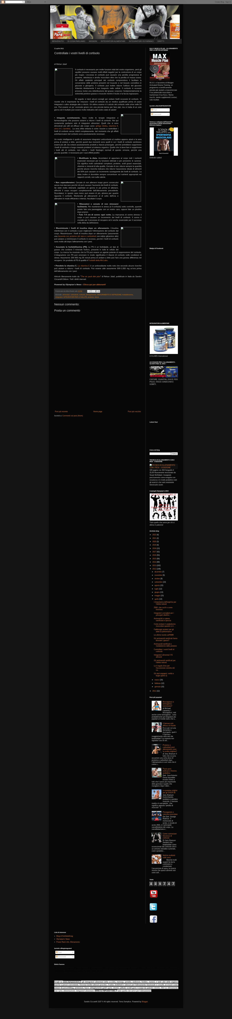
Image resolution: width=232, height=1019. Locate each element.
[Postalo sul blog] (91, 291)
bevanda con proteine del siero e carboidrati (77, 236)
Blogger (145, 1002)
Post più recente (61, 412)
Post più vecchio (134, 412)
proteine (91, 297)
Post (155, 110)
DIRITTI (160, 41)
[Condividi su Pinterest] (98, 291)
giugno (157, 592)
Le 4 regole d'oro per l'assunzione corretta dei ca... (164, 668)
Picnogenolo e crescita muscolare (170, 813)
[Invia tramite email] (88, 291)
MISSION (93, 41)
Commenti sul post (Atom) (72, 416)
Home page (97, 412)
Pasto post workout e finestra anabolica (170, 771)
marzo (157, 680)
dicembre (158, 572)
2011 (154, 691)
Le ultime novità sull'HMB (164, 635)
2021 (154, 538)
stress (97, 297)
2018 (154, 548)
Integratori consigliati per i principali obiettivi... (164, 614)
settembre (159, 582)
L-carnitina (65, 128)
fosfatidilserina (127, 295)
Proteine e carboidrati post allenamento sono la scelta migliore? (170, 748)
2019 (154, 545)
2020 (154, 542)
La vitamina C (84, 266)
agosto (157, 585)
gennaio (158, 687)
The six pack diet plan (90, 276)
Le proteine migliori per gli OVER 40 (170, 791)
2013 (154, 565)
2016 (154, 555)
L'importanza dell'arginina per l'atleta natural (165, 603)
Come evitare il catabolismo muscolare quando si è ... (165, 625)
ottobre (157, 579)
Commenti (157, 114)
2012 (154, 569)
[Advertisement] (98, 390)
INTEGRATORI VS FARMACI (141, 41)
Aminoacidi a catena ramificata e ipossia (162, 619)
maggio (158, 596)
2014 (154, 562)
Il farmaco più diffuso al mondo (169, 724)
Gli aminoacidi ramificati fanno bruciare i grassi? (165, 639)
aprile (157, 599)
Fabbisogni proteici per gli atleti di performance (164, 630)
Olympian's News (63, 939)
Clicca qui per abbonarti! (94, 284)
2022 (154, 535)
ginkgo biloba (101, 126)
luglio (157, 589)
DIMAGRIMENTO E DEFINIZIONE (109, 295)
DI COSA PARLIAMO (76, 41)
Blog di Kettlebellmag (64, 936)
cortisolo (82, 295)
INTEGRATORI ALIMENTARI (113, 41)
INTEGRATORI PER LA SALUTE (75, 297)
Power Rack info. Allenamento (68, 942)
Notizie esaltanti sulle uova (169, 856)
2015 (154, 559)
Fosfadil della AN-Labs (97, 260)
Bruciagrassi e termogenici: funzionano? (168, 704)
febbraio (158, 683)
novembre (159, 575)
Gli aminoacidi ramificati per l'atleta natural (164, 661)
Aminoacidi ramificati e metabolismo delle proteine (165, 645)
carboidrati (74, 295)
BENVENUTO (58, 41)
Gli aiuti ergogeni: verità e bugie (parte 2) (164, 674)
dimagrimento (91, 295)
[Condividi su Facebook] (96, 291)
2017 (154, 552)
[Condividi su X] (93, 291)
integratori (59, 297)
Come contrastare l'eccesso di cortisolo (170, 836)
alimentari (66, 295)
